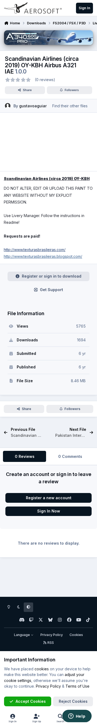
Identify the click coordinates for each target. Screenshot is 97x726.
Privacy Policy (51, 635)
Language (22, 635)
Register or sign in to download (51, 276)
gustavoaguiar (33, 106)
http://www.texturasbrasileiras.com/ (34, 249)
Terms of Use (77, 686)
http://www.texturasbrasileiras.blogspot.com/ (43, 256)
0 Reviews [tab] (24, 456)
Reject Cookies (73, 701)
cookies (41, 669)
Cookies (76, 635)
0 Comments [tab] (70, 456)
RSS (50, 643)
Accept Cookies (31, 701)
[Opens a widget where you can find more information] (77, 716)
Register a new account (48, 497)
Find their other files (70, 106)
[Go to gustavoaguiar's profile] (8, 106)
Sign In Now (48, 511)
